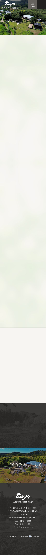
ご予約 (32, 6)
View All (33, 398)
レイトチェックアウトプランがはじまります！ (22, 389)
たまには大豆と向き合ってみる (15, 377)
